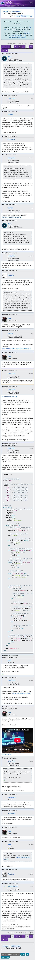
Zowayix (11, 275)
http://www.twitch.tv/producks (11, 217)
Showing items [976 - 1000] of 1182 (17, 43)
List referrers (5, 957)
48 (3, 50)
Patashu (11, 874)
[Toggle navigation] (31, 3)
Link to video (6, 754)
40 (19, 47)
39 (16, 47)
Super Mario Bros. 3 (23, 16)
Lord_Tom (11, 99)
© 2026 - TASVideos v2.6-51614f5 (10, 954)
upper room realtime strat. (20, 693)
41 (23, 47)
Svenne (10, 115)
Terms (23, 954)
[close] (31, 22)
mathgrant (12, 797)
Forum (5, 11)
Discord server (15, 35)
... (12, 47)
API (27, 954)
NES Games (16, 11)
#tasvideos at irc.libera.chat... (17, 37)
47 (31, 47)
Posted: (10, 54)
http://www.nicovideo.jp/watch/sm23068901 (15, 348)
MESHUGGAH (13, 886)
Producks (11, 139)
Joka (9, 844)
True (9, 318)
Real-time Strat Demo (8, 397)
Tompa (10, 208)
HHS (9, 660)
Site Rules (27, 33)
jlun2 (9, 57)
